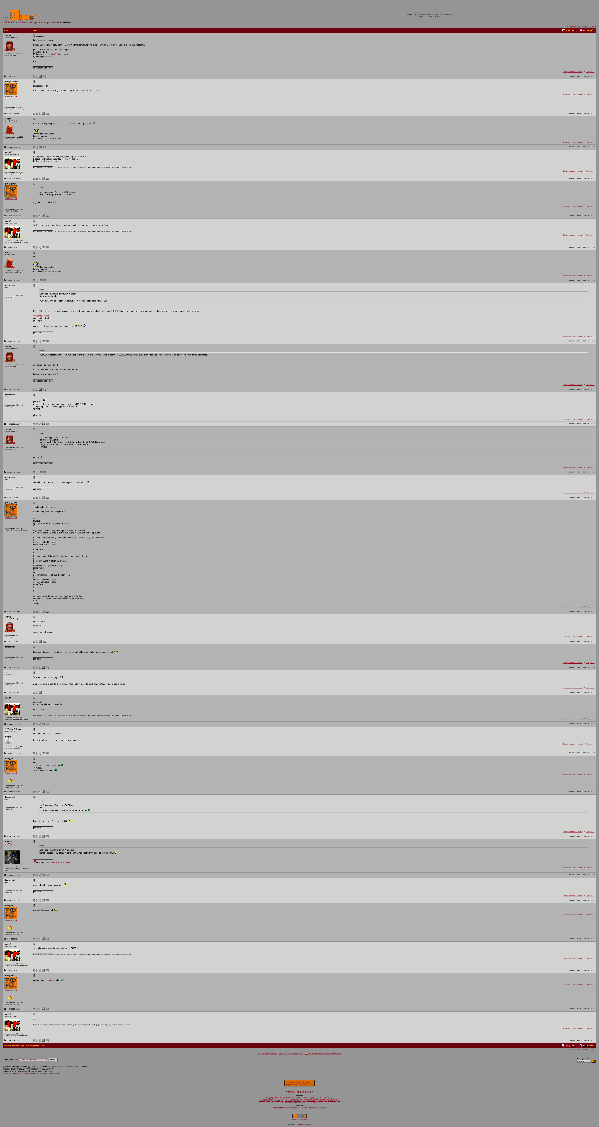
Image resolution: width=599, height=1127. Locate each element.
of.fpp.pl (271, 1101)
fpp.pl (268, 1097)
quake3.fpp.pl (312, 1101)
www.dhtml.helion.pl (42, 316)
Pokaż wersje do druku (269, 1053)
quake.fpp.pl (289, 1101)
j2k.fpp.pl (334, 1099)
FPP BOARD (9, 22)
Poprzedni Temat (575, 26)
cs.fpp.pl (330, 1097)
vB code (39, 1073)
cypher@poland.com (57, 54)
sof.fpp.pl (285, 1102)
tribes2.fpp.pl (303, 1102)
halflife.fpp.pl (316, 1099)
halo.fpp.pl (325, 1099)
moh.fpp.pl (263, 1101)
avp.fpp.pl (274, 1097)
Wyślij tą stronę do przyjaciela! (292, 1053)
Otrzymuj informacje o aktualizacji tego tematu (324, 1053)
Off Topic (22, 22)
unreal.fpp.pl (322, 1101)
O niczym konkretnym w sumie (44, 22)
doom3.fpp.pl (282, 1099)
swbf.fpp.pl (279, 1101)
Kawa (68, 862)
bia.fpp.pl (294, 1097)
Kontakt (291, 1091)
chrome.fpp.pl (321, 1097)
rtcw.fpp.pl (293, 1102)
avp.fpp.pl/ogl (285, 1097)
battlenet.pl (295, 1107)
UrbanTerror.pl (321, 1107)
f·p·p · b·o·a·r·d (304, 1091)
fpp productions (305, 1124)
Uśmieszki (26, 1073)
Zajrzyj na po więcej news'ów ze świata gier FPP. (299, 1083)
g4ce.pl (313, 1107)
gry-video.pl (305, 1107)
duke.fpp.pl (293, 1099)
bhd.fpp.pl (303, 1097)
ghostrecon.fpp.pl (304, 1099)
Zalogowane (590, 72)
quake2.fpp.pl (300, 1101)
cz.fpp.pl (273, 1099)
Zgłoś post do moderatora (572, 72)
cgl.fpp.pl (311, 1097)
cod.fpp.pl (265, 1099)
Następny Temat (588, 26)
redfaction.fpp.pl (334, 1101)
